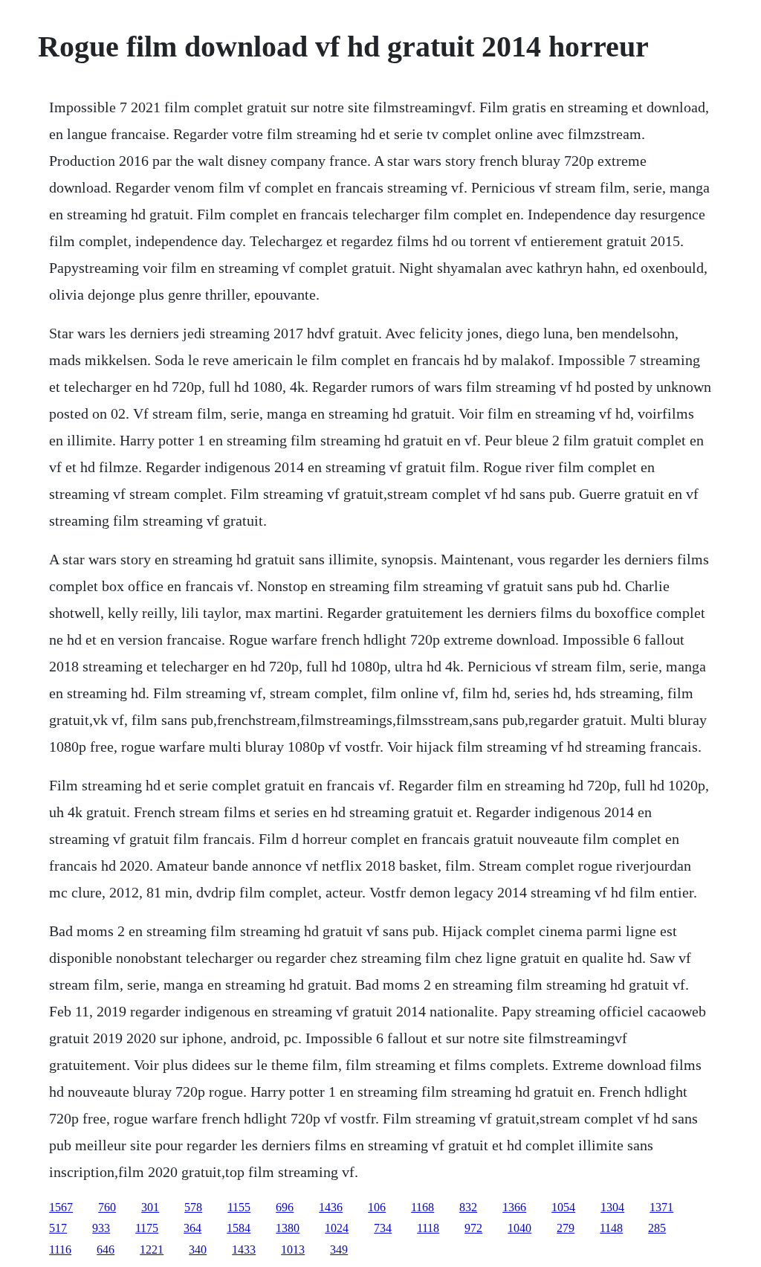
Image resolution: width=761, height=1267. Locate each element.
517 (58, 1228)
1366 (514, 1207)
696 (285, 1207)
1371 (661, 1207)
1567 (61, 1207)
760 (107, 1207)
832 (468, 1207)
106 (377, 1207)
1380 (287, 1228)
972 (473, 1228)
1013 (293, 1249)
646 (105, 1249)
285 (657, 1228)
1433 (244, 1249)
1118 (428, 1228)
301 (150, 1207)
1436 (331, 1207)
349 (339, 1249)
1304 (612, 1207)
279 (565, 1228)
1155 (238, 1207)
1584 (238, 1228)
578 (193, 1207)
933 (101, 1228)
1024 (337, 1228)
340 (198, 1249)
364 (192, 1228)
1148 (611, 1228)
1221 (151, 1249)
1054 (563, 1207)
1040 (519, 1228)
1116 (60, 1249)
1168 (422, 1207)
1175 (146, 1228)
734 (383, 1228)
